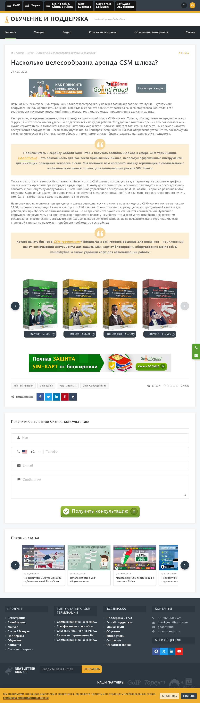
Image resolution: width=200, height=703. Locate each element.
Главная (19, 53)
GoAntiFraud (27, 158)
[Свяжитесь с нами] (196, 355)
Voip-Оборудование (94, 386)
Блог (30, 53)
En (184, 5)
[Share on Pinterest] (65, 397)
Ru (192, 5)
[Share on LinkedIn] (56, 397)
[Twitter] (164, 651)
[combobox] (31, 451)
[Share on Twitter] (48, 397)
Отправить (92, 669)
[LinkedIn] (171, 651)
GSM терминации (67, 241)
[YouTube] (179, 651)
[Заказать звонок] (196, 348)
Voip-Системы (67, 386)
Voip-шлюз (46, 386)
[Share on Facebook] (40, 397)
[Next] (184, 565)
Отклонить (169, 696)
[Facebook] (156, 651)
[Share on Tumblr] (73, 397)
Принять (189, 696)
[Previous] (15, 306)
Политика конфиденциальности (26, 698)
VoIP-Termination (23, 386)
